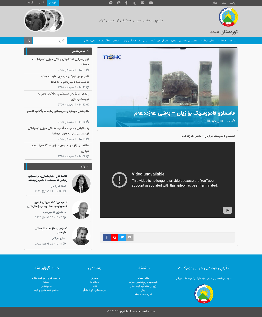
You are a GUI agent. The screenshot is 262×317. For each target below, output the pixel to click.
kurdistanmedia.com (142, 312)
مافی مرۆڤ (208, 40)
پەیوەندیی (46, 286)
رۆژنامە (232, 3)
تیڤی (223, 3)
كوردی (52, 2)
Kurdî (29, 2)
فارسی (41, 2)
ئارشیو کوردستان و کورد (46, 290)
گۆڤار (215, 3)
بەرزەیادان (89, 40)
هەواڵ (223, 40)
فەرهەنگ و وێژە (131, 40)
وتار (145, 40)
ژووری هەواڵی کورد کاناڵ (163, 40)
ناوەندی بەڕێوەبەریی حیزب (143, 282)
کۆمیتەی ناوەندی (188, 40)
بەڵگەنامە (105, 40)
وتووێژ (116, 40)
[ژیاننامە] (35, 20)
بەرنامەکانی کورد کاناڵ (94, 290)
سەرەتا (232, 40)
